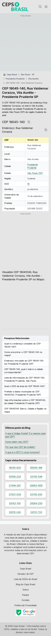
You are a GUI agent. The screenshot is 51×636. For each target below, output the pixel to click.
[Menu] (46, 7)
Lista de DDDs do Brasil (25, 579)
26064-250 (36, 503)
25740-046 (36, 476)
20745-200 (36, 494)
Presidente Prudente (15, 79)
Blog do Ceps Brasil (25, 584)
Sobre (25, 589)
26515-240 (15, 512)
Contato (25, 600)
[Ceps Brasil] (15, 6)
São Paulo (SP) (35, 173)
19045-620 (15, 467)
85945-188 (36, 467)
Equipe (25, 595)
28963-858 (36, 485)
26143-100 (15, 503)
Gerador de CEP (26, 574)
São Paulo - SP (27, 74)
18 (28, 184)
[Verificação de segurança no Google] (25, 612)
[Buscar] (40, 7)
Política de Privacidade (25, 605)
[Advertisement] (25, 43)
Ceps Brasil (12, 74)
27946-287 (15, 485)
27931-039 (15, 494)
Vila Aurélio (33, 79)
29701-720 (36, 512)
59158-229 (15, 476)
